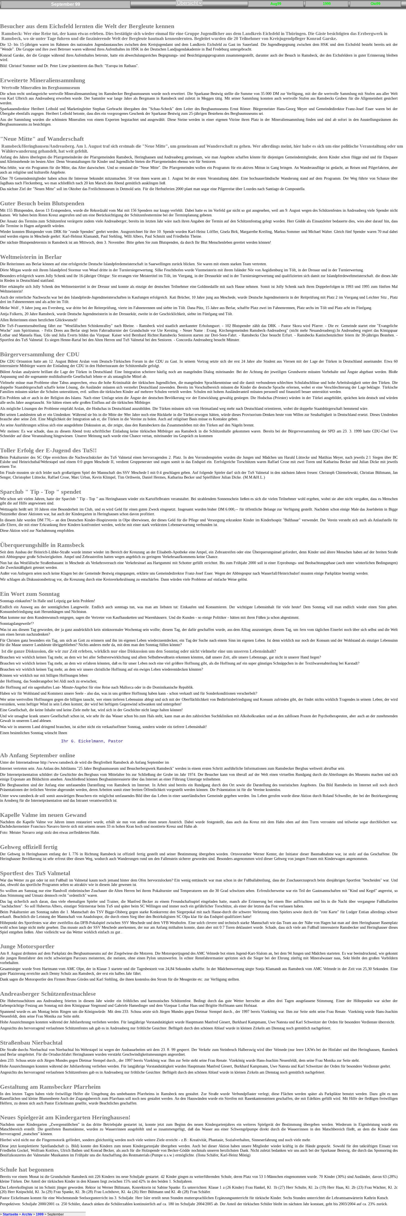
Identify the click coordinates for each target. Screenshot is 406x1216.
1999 (327, 4)
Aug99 (275, 4)
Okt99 (375, 4)
